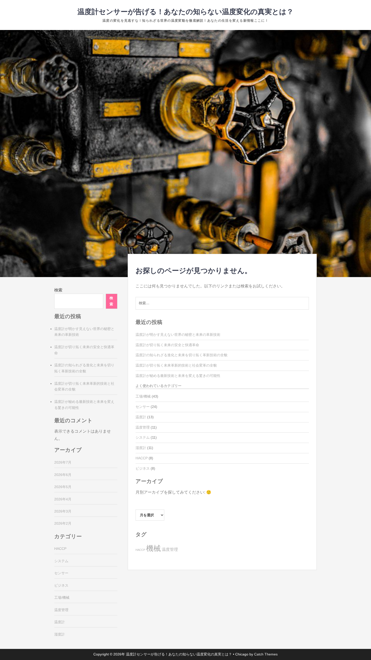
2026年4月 (62, 499)
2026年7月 (62, 462)
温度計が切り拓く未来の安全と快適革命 (167, 345)
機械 (153, 548)
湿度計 (141, 448)
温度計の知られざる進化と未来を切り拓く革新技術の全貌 (181, 355)
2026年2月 (62, 523)
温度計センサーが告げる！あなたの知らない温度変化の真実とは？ (185, 12)
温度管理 (143, 427)
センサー (143, 407)
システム (143, 437)
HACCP (142, 458)
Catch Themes (266, 654)
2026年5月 (62, 487)
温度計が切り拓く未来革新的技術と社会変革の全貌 (176, 365)
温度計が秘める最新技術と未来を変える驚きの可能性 (178, 376)
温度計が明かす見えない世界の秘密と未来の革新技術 (178, 335)
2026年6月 (62, 475)
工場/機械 (143, 396)
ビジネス (143, 468)
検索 (58, 290)
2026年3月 (62, 511)
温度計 (141, 417)
